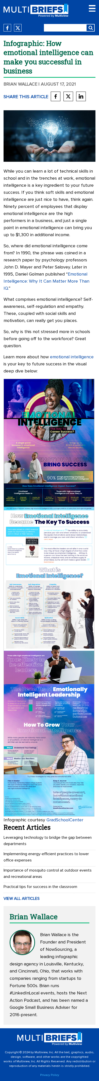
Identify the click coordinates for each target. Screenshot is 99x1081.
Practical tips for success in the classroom (40, 887)
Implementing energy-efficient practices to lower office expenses (46, 857)
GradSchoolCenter (64, 820)
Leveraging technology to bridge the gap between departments (48, 840)
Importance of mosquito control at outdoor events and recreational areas (48, 873)
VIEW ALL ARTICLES (22, 899)
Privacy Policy (49, 1075)
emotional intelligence (72, 357)
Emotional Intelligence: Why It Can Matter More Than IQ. (46, 281)
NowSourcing (59, 949)
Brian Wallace (20, 84)
